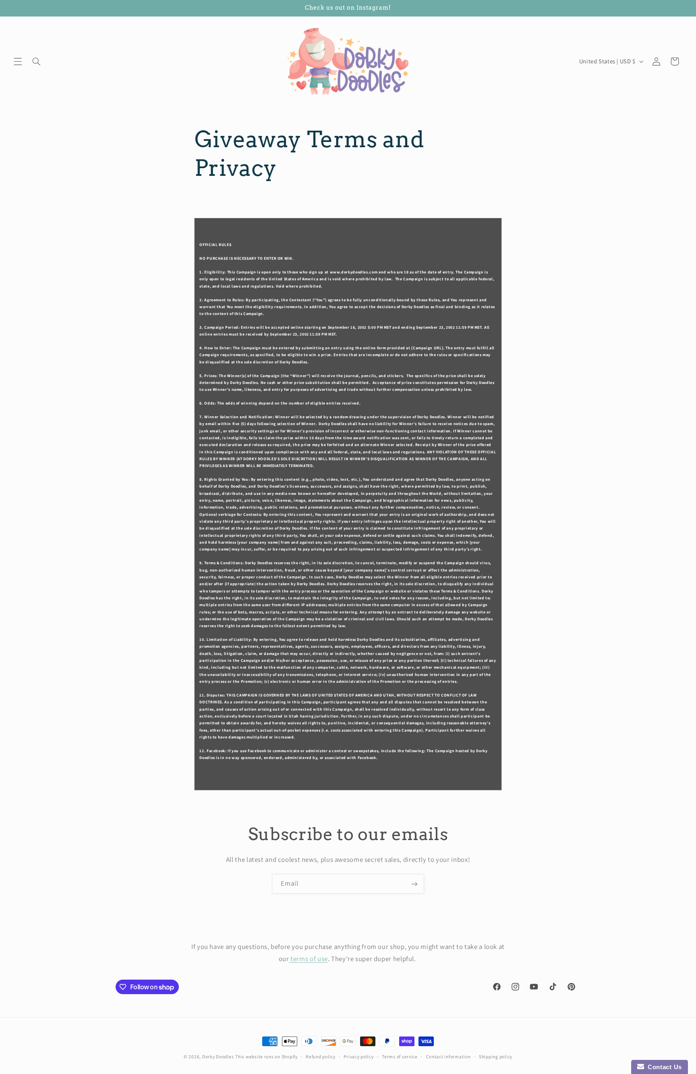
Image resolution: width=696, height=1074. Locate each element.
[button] (17, 61)
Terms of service (400, 1057)
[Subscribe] (414, 884)
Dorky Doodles (218, 1056)
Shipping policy (495, 1057)
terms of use (308, 958)
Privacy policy (358, 1057)
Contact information (448, 1057)
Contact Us (663, 1067)
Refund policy (321, 1057)
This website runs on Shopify (266, 1056)
